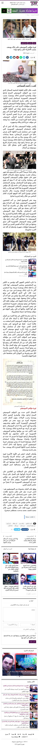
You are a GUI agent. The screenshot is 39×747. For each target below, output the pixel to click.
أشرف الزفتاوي (29, 523)
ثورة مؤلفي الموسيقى (31, 525)
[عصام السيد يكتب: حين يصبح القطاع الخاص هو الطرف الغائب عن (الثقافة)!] (32, 268)
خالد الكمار (10, 525)
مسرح (6, 734)
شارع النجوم (24, 43)
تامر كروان (8, 523)
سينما (13, 734)
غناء (18, 734)
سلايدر (30, 43)
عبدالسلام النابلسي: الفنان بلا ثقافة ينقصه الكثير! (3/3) (30, 540)
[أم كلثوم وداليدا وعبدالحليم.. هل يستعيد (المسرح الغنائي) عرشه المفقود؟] (34, 706)
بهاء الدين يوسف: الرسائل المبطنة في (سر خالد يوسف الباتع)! (10, 540)
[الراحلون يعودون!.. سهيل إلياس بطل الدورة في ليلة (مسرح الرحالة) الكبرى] (10, 579)
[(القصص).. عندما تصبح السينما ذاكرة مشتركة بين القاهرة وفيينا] (32, 262)
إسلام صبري (21, 523)
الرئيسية (30, 734)
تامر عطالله (15, 523)
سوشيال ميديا (15, 736)
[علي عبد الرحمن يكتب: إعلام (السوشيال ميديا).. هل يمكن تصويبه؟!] (32, 274)
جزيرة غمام (22, 525)
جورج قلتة (16, 525)
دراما (34, 43)
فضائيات (24, 736)
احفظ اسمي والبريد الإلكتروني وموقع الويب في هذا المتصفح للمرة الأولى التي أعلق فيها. (20, 636)
